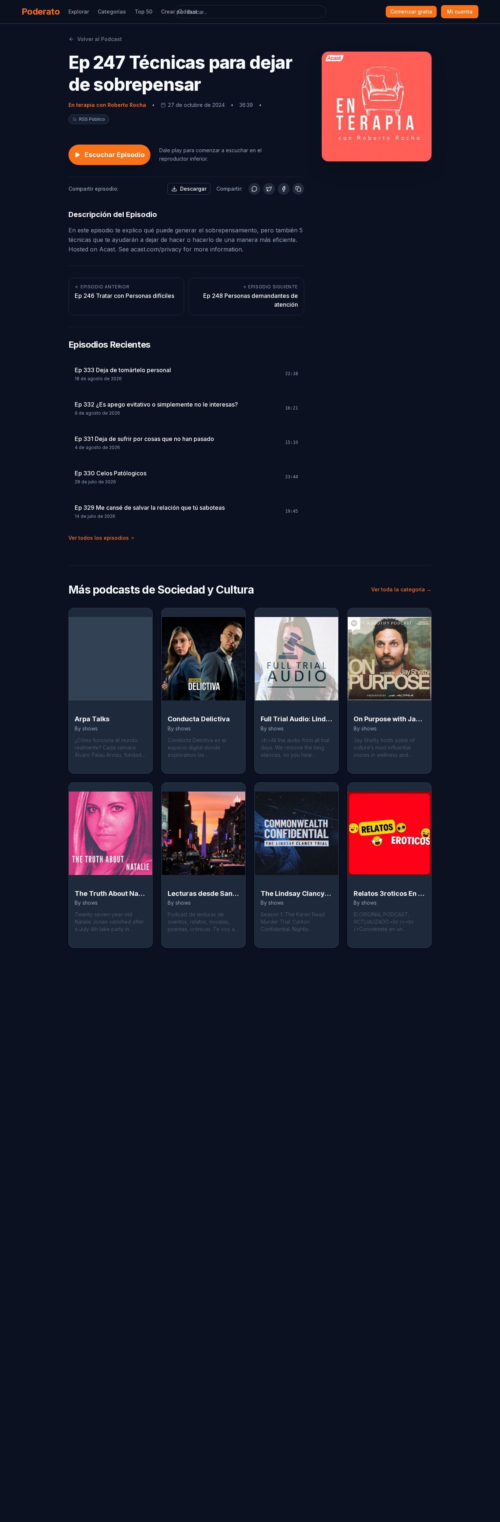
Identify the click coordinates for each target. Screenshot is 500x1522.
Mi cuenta (460, 11)
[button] (88, 119)
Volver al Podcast (99, 39)
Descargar (193, 189)
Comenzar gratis (411, 11)
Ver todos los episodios (98, 538)
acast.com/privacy (156, 249)
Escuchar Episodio (115, 154)
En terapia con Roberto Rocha (107, 105)
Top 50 (143, 11)
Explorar (78, 11)
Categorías (112, 11)
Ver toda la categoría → (401, 589)
